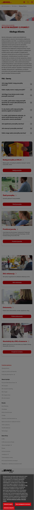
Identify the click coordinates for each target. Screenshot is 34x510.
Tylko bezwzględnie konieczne (23, 504)
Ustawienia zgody (8, 504)
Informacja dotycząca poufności (14, 499)
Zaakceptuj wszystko (9, 507)
